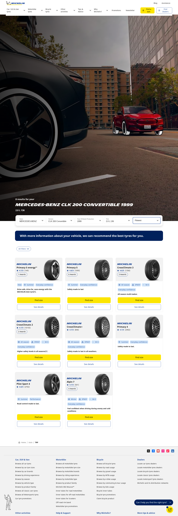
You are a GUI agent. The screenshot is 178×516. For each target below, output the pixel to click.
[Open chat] (169, 509)
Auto (30, 442)
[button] (42, 220)
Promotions (116, 10)
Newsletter (130, 10)
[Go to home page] (15, 3)
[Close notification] (170, 502)
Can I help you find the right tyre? (151, 502)
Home (23, 442)
